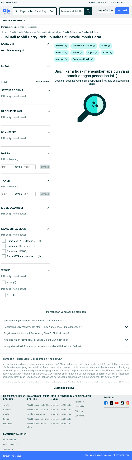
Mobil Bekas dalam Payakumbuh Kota (81, 32)
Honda (6, 414)
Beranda (5, 32)
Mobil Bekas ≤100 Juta (61, 405)
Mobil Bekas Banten (36, 414)
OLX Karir (79, 411)
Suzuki (6, 419)
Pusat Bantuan (9, 440)
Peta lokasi (16, 456)
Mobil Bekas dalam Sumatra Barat (47, 32)
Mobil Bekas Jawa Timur (38, 419)
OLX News (79, 416)
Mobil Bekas (24, 32)
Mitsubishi (7, 424)
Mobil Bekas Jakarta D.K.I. (38, 405)
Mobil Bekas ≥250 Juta (61, 424)
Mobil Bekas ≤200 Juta (61, 414)
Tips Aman (8, 449)
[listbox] (66, 46)
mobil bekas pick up (28, 27)
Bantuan (6, 456)
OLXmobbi (79, 406)
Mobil (14, 32)
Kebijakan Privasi (10, 444)
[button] (8, 2)
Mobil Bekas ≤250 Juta (61, 419)
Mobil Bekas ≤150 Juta (61, 410)
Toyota (6, 405)
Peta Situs (79, 402)
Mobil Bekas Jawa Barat (37, 410)
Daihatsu (7, 410)
